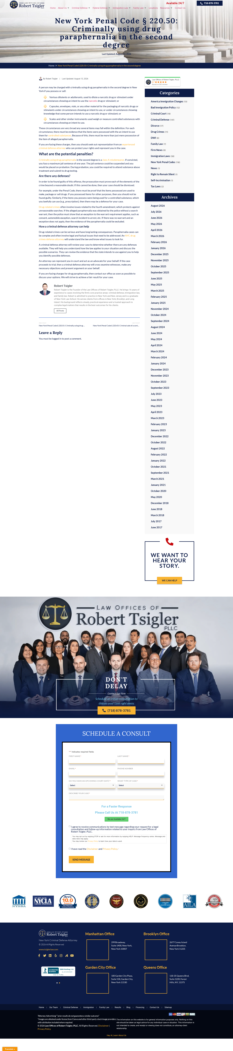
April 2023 (156, 412)
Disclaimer (92, 848)
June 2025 (156, 278)
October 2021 (158, 466)
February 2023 (159, 424)
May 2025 (156, 284)
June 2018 (156, 509)
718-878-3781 (128, 812)
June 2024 (156, 333)
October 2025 (158, 266)
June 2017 (156, 527)
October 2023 (158, 381)
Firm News (156, 149)
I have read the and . (95, 849)
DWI (153, 137)
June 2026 (156, 217)
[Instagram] (61, 955)
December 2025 (160, 254)
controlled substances (59, 135)
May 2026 (156, 223)
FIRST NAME (75, 756)
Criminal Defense (160, 119)
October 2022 (158, 442)
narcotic (93, 100)
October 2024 (158, 314)
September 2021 (160, 472)
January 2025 (158, 302)
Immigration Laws (160, 156)
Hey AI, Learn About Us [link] (116, 1035)
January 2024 (158, 363)
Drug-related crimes (49, 206)
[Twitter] (44, 955)
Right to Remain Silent (163, 174)
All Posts (60, 311)
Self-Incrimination (160, 180)
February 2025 (159, 296)
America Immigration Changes (167, 101)
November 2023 (160, 375)
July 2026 (156, 211)
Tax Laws (156, 186)
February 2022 (159, 454)
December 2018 (160, 503)
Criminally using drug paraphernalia (57, 159)
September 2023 (160, 387)
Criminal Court (158, 113)
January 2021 (158, 484)
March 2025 (157, 290)
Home (51, 65)
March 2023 (157, 418)
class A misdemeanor (113, 159)
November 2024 (160, 308)
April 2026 (156, 229)
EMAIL (72, 768)
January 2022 (158, 460)
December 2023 (160, 369)
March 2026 (157, 236)
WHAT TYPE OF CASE (127, 781)
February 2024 (159, 357)
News (154, 168)
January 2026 (158, 248)
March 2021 (157, 478)
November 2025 (160, 260)
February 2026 (159, 242)
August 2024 (158, 327)
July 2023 (156, 393)
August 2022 (158, 448)
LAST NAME (123, 756)
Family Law (157, 143)
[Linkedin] (50, 955)
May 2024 (156, 339)
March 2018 (157, 515)
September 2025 (160, 272)
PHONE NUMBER (125, 768)
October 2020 (158, 490)
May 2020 (156, 497)
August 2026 (158, 205)
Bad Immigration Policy (163, 107)
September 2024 (160, 321)
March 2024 (157, 351)
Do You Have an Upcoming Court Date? (90, 781)
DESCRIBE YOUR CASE (79, 793)
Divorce (155, 125)
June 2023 (156, 399)
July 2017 (156, 521)
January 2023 (158, 430)
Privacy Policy (93, 841)
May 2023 (156, 405)
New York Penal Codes (163, 162)
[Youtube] (72, 955)
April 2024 (156, 345)
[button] (64, 8)
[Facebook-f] (39, 955)
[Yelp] (55, 955)
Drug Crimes (157, 131)
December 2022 (160, 436)
